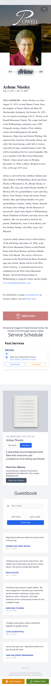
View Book (12, 445)
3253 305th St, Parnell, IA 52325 (23, 359)
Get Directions (15, 364)
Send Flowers (36, 364)
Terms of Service (32, 675)
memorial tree (33, 294)
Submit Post (25, 522)
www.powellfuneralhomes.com (17, 282)
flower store (31, 298)
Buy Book (26, 445)
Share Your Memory (16, 480)
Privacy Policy (18, 675)
